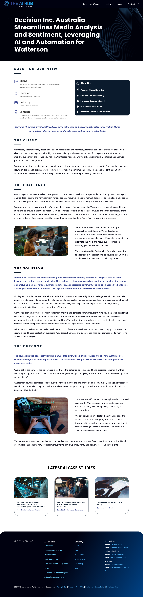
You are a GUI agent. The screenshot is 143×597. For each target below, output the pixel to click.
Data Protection (112, 587)
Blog (76, 568)
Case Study (21, 510)
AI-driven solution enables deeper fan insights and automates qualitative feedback (31, 504)
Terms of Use (73, 587)
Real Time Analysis (51, 559)
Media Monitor (50, 555)
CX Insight (48, 568)
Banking (100, 508)
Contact (131, 4)
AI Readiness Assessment (54, 577)
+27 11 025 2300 (117, 545)
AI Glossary (79, 563)
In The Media (79, 555)
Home (85, 4)
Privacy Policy (62, 587)
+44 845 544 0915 (117, 555)
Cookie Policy (99, 587)
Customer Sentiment (34, 510)
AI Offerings (95, 4)
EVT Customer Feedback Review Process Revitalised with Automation (71, 504)
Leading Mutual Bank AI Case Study (109, 503)
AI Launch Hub (50, 546)
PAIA (82, 587)
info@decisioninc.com (119, 547)
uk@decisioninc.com (118, 557)
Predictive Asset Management (56, 563)
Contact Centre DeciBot (53, 550)
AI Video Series (80, 559)
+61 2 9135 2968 (117, 565)
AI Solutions (49, 541)
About (120, 4)
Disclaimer (89, 587)
